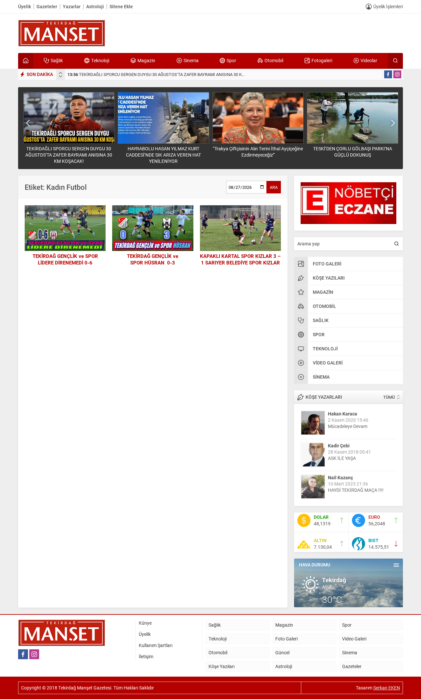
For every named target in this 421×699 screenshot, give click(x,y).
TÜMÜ (389, 397)
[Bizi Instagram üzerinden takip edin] (397, 74)
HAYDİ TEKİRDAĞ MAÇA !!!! (356, 490)
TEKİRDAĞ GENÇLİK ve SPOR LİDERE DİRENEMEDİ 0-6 (65, 259)
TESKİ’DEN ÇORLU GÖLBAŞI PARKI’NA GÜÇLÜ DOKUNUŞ (352, 151)
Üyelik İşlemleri (388, 6)
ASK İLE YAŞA (342, 458)
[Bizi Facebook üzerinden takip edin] (388, 74)
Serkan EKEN (386, 688)
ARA (274, 187)
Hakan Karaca (342, 414)
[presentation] (60, 73)
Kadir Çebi (339, 445)
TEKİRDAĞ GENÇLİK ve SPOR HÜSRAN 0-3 (152, 259)
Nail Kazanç (340, 477)
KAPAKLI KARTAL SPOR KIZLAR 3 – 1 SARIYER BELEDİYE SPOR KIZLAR (240, 259)
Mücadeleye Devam (347, 426)
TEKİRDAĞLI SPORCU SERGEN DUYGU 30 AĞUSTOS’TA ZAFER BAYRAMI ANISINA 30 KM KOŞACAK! (166, 74)
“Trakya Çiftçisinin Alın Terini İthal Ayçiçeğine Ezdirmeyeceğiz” (258, 151)
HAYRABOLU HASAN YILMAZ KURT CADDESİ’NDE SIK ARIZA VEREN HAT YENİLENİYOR (163, 154)
